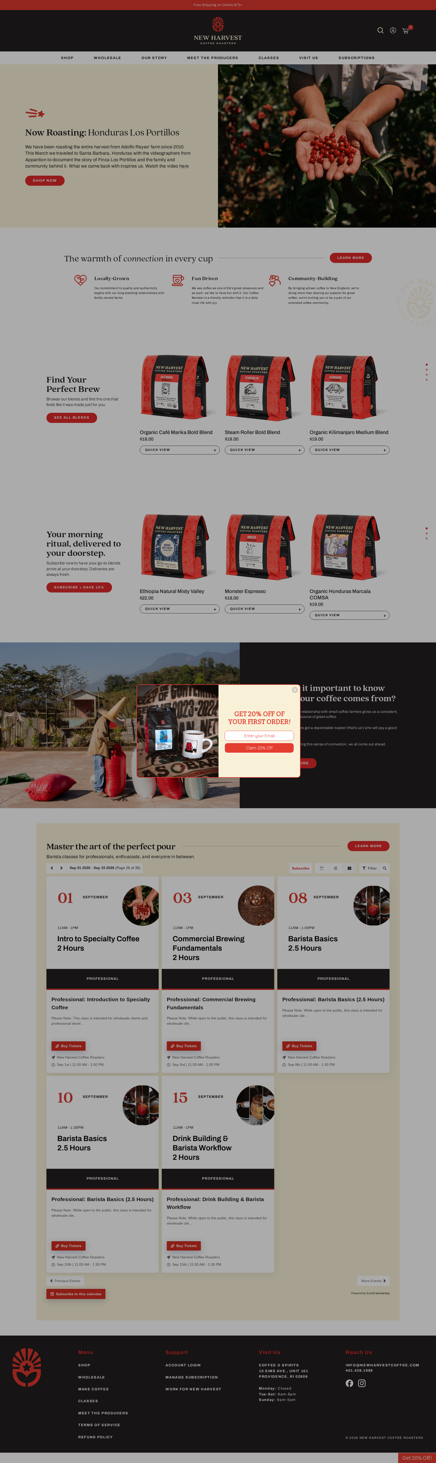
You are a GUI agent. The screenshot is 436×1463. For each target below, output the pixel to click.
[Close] (295, 690)
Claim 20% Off (259, 747)
